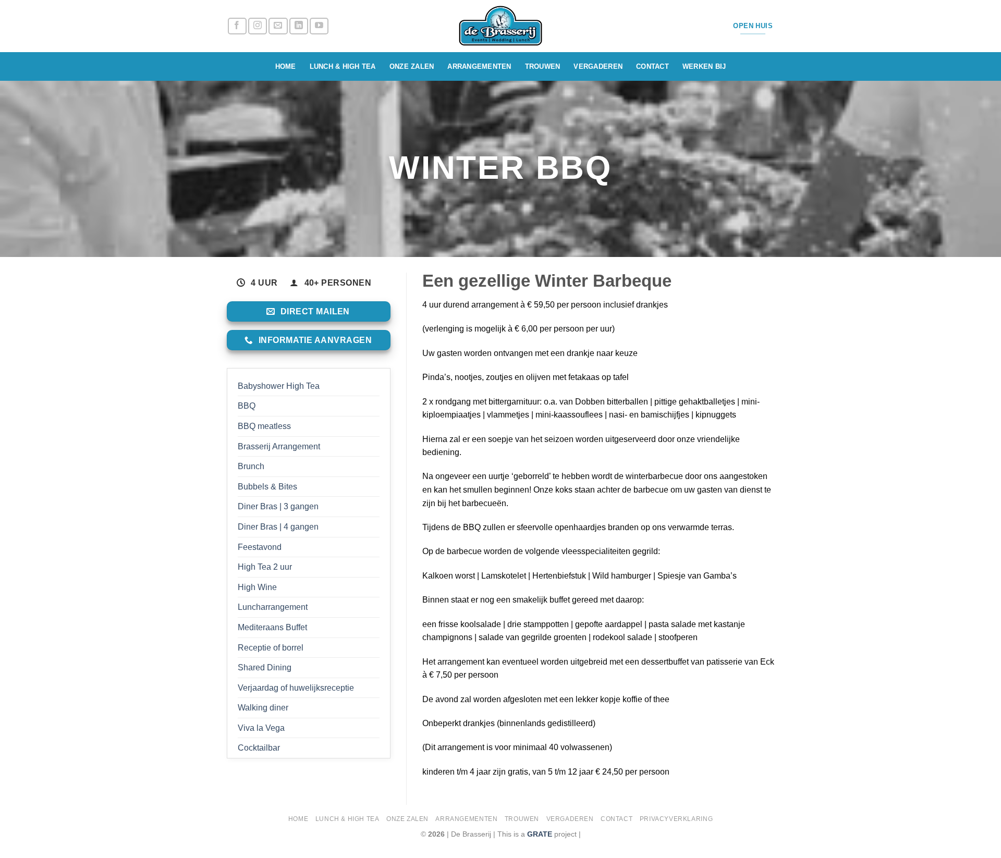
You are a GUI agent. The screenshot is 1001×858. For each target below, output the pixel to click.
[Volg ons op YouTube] (319, 26)
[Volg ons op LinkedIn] (298, 26)
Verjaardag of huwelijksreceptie (296, 687)
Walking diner (263, 707)
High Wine (257, 587)
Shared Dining (264, 667)
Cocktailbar (259, 747)
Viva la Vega (261, 728)
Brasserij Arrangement (279, 446)
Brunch (251, 466)
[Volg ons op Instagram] (257, 26)
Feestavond (260, 547)
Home (285, 66)
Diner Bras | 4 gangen (278, 526)
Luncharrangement (273, 607)
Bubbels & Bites (267, 486)
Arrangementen (479, 66)
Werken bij (704, 66)
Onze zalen (411, 66)
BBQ (246, 405)
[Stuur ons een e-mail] (277, 26)
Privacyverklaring (676, 819)
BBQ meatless (264, 426)
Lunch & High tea (343, 66)
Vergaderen (597, 66)
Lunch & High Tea (347, 819)
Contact (652, 66)
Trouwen (542, 66)
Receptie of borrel (270, 647)
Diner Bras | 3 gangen (278, 506)
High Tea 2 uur (265, 566)
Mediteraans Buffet (272, 627)
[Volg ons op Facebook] (237, 26)
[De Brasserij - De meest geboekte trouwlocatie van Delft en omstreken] (501, 26)
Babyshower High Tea (279, 386)
